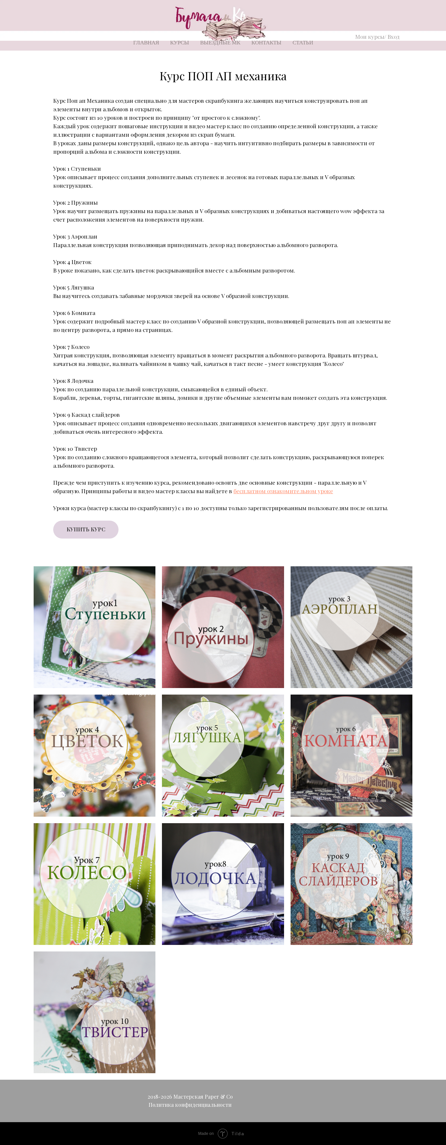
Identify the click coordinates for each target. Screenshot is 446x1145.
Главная (146, 42)
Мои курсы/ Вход (377, 36)
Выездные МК (220, 42)
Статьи (303, 42)
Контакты (266, 42)
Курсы (179, 42)
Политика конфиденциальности (190, 1104)
